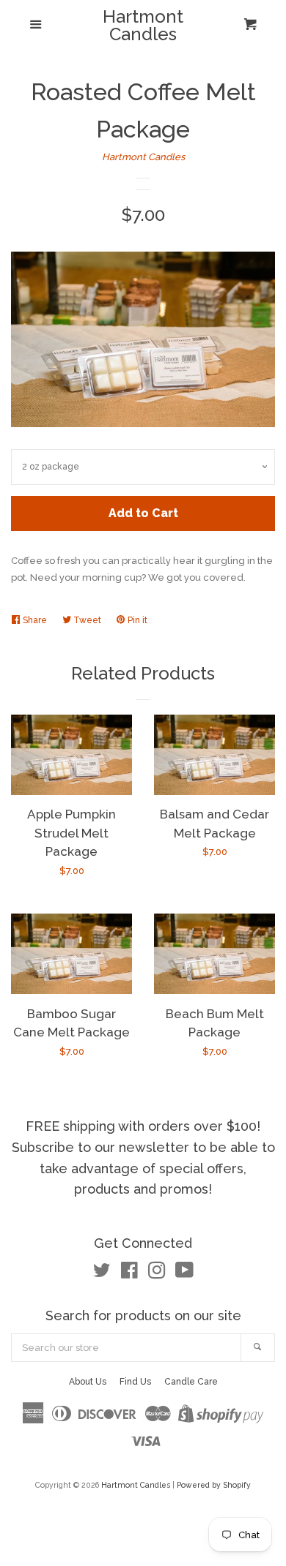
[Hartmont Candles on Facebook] (129, 1273)
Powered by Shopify (214, 1484)
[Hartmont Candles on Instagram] (157, 1273)
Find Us (135, 1382)
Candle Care (191, 1382)
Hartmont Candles (143, 25)
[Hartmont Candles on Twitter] (102, 1273)
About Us (87, 1382)
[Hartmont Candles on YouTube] (184, 1273)
